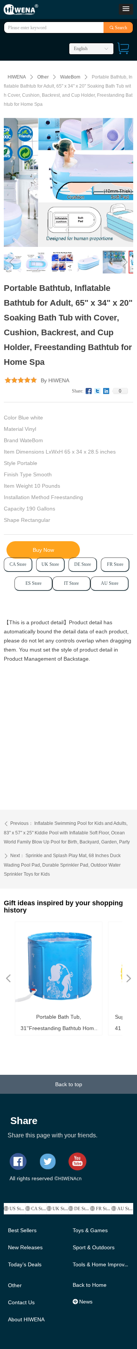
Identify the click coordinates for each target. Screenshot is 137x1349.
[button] (126, 9)
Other (43, 77)
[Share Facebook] (89, 391)
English (81, 48)
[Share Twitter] (97, 391)
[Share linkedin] (106, 391)
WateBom (70, 77)
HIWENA (17, 77)
